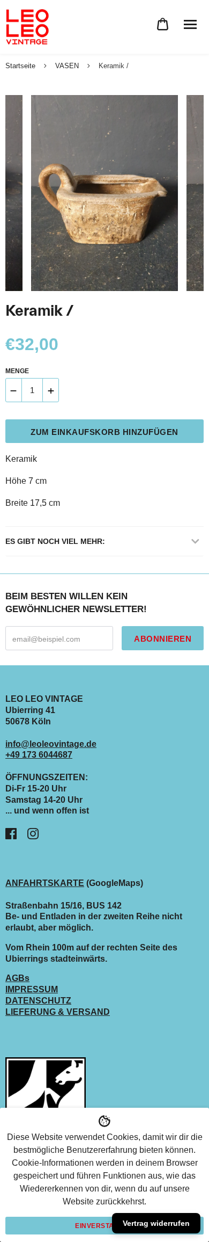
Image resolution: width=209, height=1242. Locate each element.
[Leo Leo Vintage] (27, 26)
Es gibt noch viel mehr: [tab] (55, 541)
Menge (17, 371)
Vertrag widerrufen (156, 1223)
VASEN (67, 66)
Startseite (20, 66)
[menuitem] (163, 24)
